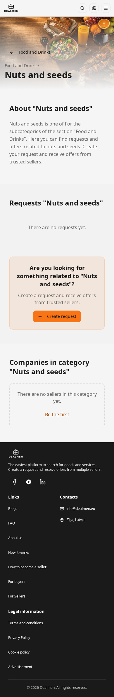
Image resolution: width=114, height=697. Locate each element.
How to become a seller (27, 566)
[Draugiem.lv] (28, 481)
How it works (18, 552)
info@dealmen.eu (80, 508)
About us (15, 537)
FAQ (11, 523)
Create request (61, 316)
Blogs (12, 508)
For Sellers (16, 596)
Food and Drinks (35, 52)
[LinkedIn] (42, 481)
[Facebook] (14, 481)
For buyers (16, 581)
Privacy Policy (19, 637)
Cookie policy (19, 652)
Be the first (57, 414)
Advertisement (20, 666)
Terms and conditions (25, 623)
